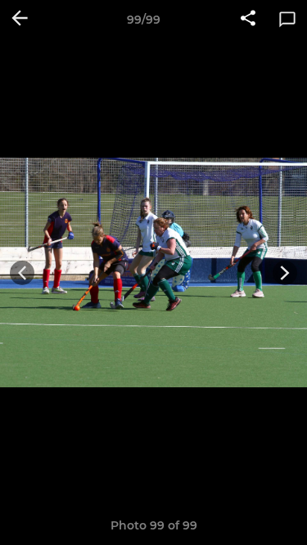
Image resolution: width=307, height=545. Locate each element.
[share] (248, 19)
